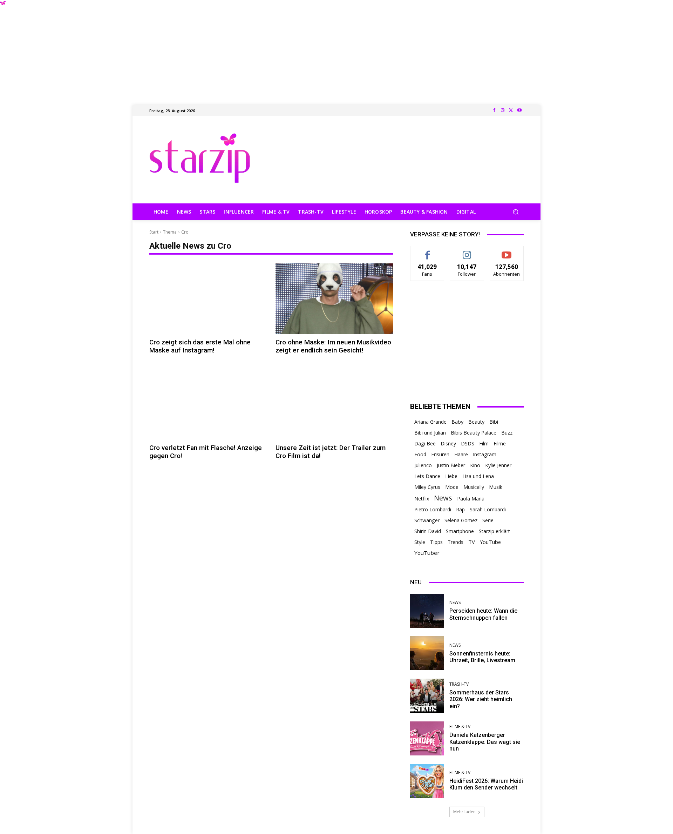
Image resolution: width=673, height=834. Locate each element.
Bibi (493, 421)
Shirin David (427, 531)
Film (484, 443)
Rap (460, 509)
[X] (511, 110)
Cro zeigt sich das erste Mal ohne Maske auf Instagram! (200, 346)
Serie (488, 520)
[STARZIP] (199, 158)
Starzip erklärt (494, 531)
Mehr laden (464, 812)
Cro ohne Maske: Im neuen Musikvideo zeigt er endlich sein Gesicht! (333, 346)
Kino (475, 465)
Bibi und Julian (430, 432)
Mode (451, 487)
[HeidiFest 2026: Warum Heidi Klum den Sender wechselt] (427, 781)
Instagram (484, 454)
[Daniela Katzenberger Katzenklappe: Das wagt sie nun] (427, 738)
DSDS (467, 443)
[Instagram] (502, 110)
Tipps (436, 542)
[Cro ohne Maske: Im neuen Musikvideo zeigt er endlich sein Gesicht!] (334, 298)
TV (471, 541)
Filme (500, 443)
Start (153, 232)
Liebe (451, 476)
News (443, 498)
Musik (495, 487)
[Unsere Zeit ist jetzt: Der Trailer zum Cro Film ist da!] (334, 404)
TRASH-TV (459, 684)
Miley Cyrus (427, 487)
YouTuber (427, 552)
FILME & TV (459, 727)
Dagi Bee (425, 443)
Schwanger (427, 520)
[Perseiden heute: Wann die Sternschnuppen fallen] (427, 611)
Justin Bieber (451, 465)
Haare (461, 454)
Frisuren (440, 454)
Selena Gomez (460, 520)
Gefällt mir (427, 251)
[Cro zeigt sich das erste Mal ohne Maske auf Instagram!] (208, 298)
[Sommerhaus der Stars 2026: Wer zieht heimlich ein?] (427, 696)
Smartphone (460, 531)
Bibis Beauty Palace (473, 432)
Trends (455, 542)
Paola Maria (470, 498)
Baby (457, 421)
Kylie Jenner (498, 465)
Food (420, 454)
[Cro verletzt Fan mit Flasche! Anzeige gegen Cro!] (208, 404)
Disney (448, 443)
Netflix (421, 498)
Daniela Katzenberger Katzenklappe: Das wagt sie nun (484, 742)
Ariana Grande (430, 421)
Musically (473, 487)
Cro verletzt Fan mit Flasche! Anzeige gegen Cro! (205, 452)
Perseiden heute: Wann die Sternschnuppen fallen (483, 614)
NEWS (455, 602)
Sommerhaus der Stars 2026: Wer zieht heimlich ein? (480, 699)
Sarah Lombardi (488, 509)
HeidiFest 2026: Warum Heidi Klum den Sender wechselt (486, 784)
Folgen (467, 251)
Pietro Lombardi (432, 509)
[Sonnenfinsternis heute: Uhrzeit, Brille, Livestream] (427, 653)
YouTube (490, 542)
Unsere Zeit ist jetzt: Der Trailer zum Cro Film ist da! (331, 452)
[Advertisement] (336, 49)
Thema (170, 232)
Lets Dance (427, 476)
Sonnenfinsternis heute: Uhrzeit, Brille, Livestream (482, 657)
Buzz (506, 432)
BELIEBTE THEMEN (440, 406)
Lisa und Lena (478, 476)
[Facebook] (494, 110)
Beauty (476, 421)
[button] (515, 212)
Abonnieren (507, 251)
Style (419, 542)
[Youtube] (519, 110)
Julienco (423, 465)
